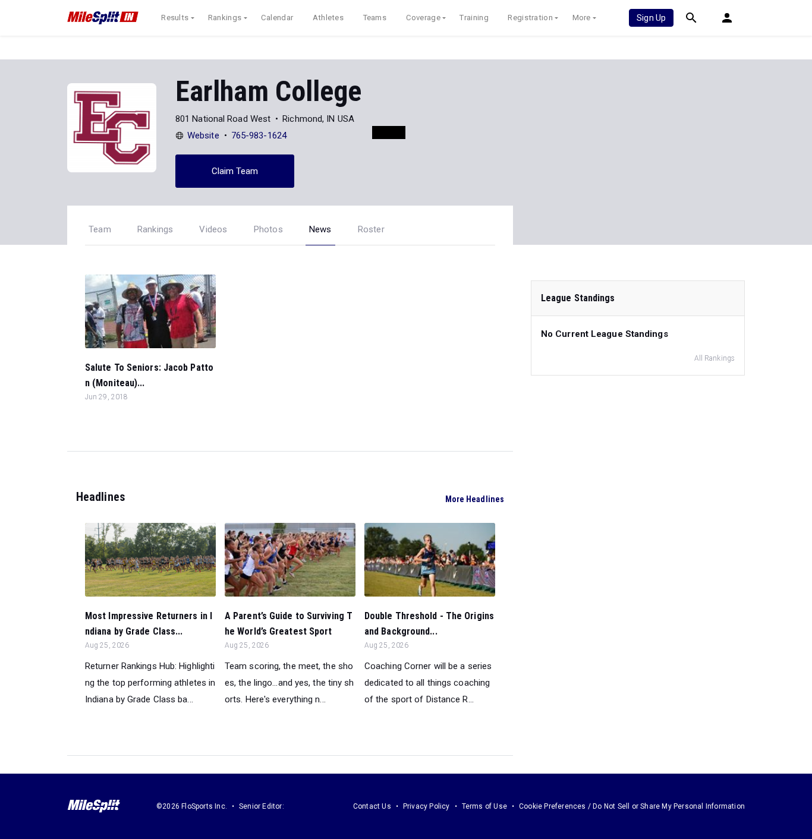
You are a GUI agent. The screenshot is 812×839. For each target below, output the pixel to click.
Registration (530, 17)
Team (100, 229)
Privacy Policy (426, 806)
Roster (371, 229)
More (581, 17)
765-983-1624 (259, 135)
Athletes (328, 17)
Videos (213, 229)
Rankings (224, 17)
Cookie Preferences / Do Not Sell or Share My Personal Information (632, 806)
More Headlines (474, 499)
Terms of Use (484, 806)
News (320, 229)
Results (174, 17)
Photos (268, 229)
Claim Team (235, 171)
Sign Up (651, 18)
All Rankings (714, 358)
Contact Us (372, 806)
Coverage (423, 17)
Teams (375, 17)
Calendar (277, 17)
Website (203, 135)
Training (473, 17)
